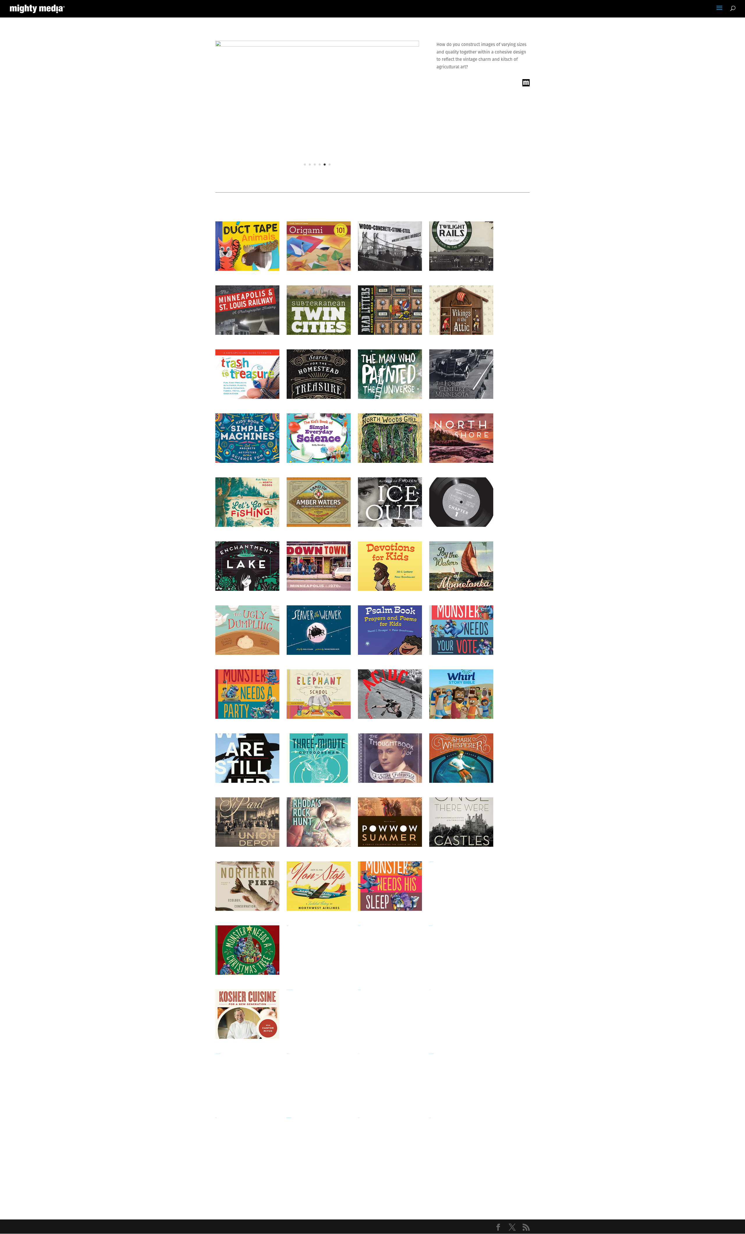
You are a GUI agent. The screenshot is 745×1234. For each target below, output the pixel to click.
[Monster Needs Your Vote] (461, 630)
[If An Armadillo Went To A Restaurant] (319, 1014)
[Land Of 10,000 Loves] (390, 950)
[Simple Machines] (247, 438)
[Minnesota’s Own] (319, 950)
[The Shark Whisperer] (461, 758)
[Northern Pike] (247, 886)
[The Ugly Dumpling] (247, 630)
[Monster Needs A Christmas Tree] (247, 950)
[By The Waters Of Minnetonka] (461, 566)
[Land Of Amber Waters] (319, 502)
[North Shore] (461, 438)
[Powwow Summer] (390, 822)
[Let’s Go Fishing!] (247, 502)
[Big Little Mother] (390, 1142)
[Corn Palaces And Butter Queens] (247, 1078)
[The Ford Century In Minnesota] (461, 374)
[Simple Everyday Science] (319, 438)
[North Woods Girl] (390, 438)
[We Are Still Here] (247, 758)
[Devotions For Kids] (390, 566)
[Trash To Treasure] (247, 374)
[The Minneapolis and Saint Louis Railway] (247, 310)
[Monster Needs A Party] (247, 694)
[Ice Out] (390, 502)
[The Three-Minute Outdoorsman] (319, 758)
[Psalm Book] (390, 630)
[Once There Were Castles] (461, 822)
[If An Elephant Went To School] (319, 694)
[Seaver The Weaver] (319, 630)
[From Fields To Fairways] (390, 1014)
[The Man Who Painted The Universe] (390, 374)
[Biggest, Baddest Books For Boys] (319, 1142)
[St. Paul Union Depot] (247, 822)
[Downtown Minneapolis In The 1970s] (319, 566)
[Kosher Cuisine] (247, 1014)
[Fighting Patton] (461, 1014)
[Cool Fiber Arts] (390, 1078)
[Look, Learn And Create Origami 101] (319, 246)
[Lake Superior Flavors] (461, 950)
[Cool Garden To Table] (319, 1078)
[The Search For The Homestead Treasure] (319, 374)
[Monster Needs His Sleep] (390, 886)
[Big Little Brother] (461, 1142)
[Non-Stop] (319, 886)
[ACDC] (390, 694)
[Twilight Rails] (461, 246)
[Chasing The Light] (247, 1142)
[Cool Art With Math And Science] (461, 1078)
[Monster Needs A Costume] (461, 886)
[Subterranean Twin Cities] (319, 310)
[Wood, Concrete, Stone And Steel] (390, 246)
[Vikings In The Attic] (461, 310)
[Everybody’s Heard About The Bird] (461, 502)
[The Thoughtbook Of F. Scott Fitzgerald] (390, 758)
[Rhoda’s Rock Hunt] (319, 822)
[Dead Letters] (390, 310)
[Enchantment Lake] (247, 566)
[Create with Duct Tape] (247, 246)
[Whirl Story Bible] (461, 694)
